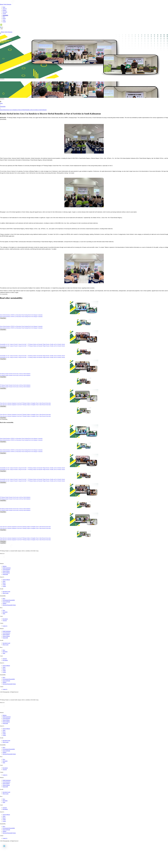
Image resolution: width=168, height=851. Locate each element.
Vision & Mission (6, 579)
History (4, 582)
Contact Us (5, 625)
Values (4, 581)
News (4, 610)
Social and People (6, 601)
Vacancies (5, 620)
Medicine (4, 566)
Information (5, 612)
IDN (2, 28)
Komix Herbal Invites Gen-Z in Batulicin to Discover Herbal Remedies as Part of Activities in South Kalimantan (23, 109)
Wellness (4, 603)
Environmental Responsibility (9, 600)
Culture (4, 584)
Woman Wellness (6, 572)
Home (1, 103)
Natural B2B (5, 574)
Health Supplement (7, 567)
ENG (2, 27)
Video (4, 613)
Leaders (4, 586)
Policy (4, 598)
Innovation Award (6, 591)
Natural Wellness (6, 571)
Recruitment (5, 618)
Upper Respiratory (6, 569)
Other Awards (5, 593)
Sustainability (3, 106)
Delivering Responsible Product (9, 605)
